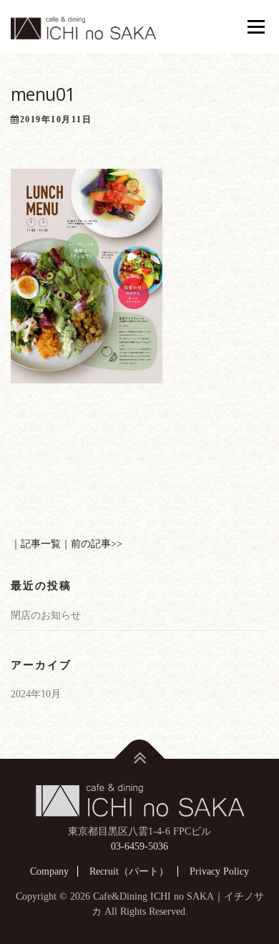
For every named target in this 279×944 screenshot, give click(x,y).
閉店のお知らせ (46, 615)
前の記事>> (96, 544)
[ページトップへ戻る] (139, 758)
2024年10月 (36, 694)
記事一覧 (41, 544)
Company (49, 871)
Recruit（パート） (129, 871)
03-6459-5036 (139, 846)
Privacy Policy (219, 871)
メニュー (255, 26)
